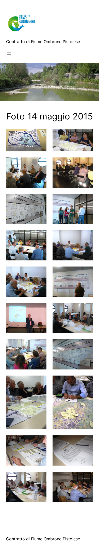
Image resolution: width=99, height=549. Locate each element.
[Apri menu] (9, 54)
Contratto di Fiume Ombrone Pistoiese (43, 41)
